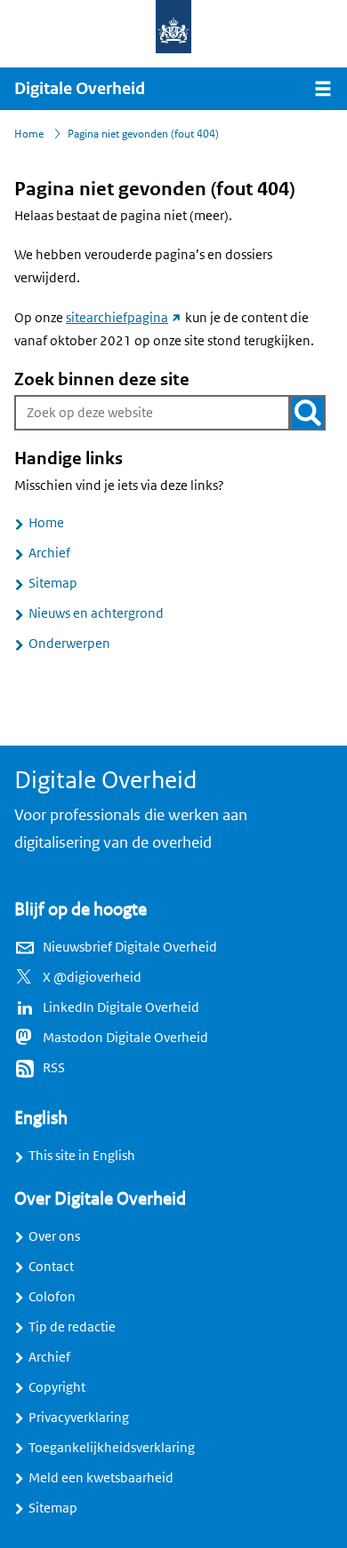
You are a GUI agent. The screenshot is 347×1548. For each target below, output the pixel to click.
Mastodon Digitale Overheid (125, 1038)
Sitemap (52, 583)
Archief (49, 553)
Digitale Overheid (79, 88)
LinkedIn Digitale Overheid (121, 1007)
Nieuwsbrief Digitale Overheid (130, 947)
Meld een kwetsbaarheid (101, 1478)
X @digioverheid (92, 977)
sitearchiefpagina (124, 318)
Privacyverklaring (78, 1418)
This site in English (81, 1156)
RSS (54, 1068)
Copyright (56, 1387)
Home (46, 523)
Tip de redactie (72, 1327)
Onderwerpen (69, 644)
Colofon (52, 1297)
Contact (51, 1267)
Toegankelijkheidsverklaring (111, 1448)
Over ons (54, 1236)
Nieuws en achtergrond (96, 613)
